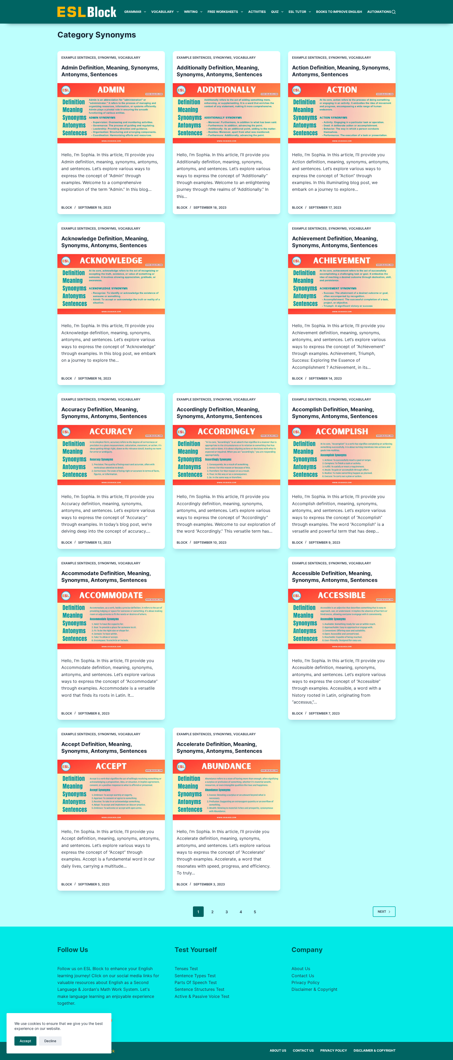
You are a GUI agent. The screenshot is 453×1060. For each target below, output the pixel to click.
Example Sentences (78, 58)
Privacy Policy (306, 982)
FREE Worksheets (223, 12)
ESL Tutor (297, 12)
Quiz (275, 12)
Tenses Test (186, 968)
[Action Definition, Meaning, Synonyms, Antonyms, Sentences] (342, 113)
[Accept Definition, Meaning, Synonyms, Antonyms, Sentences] (111, 790)
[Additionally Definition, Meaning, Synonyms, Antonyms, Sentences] (226, 113)
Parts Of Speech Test (196, 982)
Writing (191, 12)
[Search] (394, 12)
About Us (301, 968)
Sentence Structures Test (199, 989)
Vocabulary (162, 12)
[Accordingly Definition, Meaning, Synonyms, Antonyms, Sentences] (226, 455)
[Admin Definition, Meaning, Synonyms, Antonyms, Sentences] (111, 113)
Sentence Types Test (195, 975)
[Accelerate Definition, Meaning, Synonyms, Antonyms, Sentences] (226, 790)
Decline (50, 1041)
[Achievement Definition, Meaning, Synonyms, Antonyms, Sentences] (342, 284)
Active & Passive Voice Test (202, 996)
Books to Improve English (339, 12)
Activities (257, 12)
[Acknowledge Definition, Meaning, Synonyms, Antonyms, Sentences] (111, 284)
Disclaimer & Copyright (314, 989)
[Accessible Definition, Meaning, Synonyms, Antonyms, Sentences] (342, 619)
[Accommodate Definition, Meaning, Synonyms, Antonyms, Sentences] (111, 619)
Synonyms (107, 58)
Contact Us (303, 975)
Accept (25, 1041)
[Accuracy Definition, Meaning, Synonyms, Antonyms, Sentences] (111, 455)
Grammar (132, 12)
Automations (379, 12)
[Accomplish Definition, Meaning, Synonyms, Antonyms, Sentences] (342, 455)
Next (382, 911)
